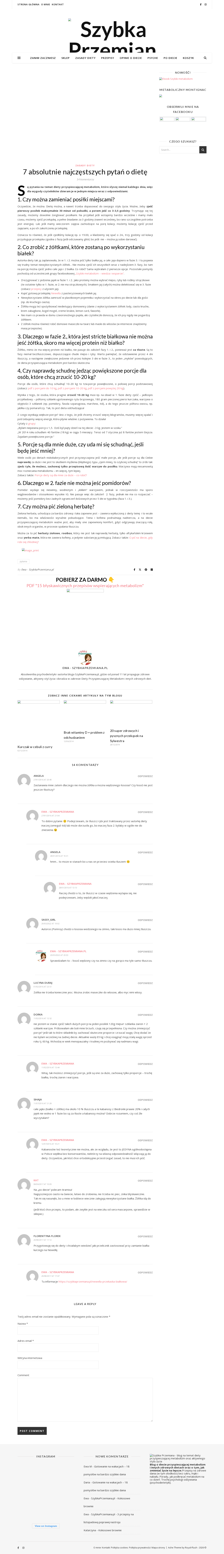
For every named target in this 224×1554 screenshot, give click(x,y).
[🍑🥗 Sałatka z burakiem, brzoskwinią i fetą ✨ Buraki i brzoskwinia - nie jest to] (65, 1471)
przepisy (36, 289)
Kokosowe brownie (110, 1530)
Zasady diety (85, 58)
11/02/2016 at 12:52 (43, 1018)
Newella (56, 293)
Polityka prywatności (140, 1547)
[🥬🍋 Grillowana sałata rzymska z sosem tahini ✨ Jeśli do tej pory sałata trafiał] (26, 1491)
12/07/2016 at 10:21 (50, 1143)
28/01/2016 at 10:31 (59, 856)
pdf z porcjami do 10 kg (42, 388)
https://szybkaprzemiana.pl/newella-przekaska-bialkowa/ (93, 1281)
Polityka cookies (119, 1547)
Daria (87, 1482)
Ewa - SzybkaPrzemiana (57, 811)
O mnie (45, 4)
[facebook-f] (201, 4)
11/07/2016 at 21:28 (43, 1103)
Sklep (65, 58)
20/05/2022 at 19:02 (50, 923)
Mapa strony (158, 1547)
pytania (23, 561)
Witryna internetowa (30, 1358)
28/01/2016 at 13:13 (68, 887)
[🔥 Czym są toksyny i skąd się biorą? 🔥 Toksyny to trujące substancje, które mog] (46, 1510)
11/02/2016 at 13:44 (50, 1067)
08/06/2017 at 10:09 (43, 1184)
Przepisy (107, 58)
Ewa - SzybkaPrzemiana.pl (37, 569)
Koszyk (188, 58)
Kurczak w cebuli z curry (35, 747)
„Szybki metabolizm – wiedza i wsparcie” (99, 273)
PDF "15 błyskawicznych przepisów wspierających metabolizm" (85, 585)
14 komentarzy (85, 179)
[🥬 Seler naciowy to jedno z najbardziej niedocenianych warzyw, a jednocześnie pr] (46, 1491)
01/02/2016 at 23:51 (43, 986)
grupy (31, 423)
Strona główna (28, 4)
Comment (23, 1375)
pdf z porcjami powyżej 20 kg (105, 388)
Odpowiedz (145, 776)
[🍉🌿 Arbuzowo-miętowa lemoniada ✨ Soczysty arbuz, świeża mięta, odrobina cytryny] (26, 1510)
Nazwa (23, 1323)
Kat (36, 1180)
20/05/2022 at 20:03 (59, 955)
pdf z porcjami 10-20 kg (72, 388)
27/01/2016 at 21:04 (50, 815)
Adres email (26, 1340)
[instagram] (205, 4)
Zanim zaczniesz (43, 58)
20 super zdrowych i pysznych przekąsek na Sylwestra (126, 736)
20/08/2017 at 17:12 (43, 1240)
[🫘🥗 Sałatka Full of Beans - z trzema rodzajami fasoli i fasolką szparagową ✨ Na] (26, 1471)
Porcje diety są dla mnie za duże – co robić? (61, 475)
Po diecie (170, 58)
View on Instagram (46, 1526)
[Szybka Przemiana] (112, 39)
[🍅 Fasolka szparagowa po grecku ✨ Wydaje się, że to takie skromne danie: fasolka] (65, 1510)
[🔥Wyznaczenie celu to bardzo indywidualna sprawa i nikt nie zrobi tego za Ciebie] (46, 1471)
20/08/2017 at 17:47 (50, 1276)
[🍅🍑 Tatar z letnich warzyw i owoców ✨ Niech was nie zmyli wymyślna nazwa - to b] (65, 1491)
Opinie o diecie (131, 58)
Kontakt (58, 4)
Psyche (153, 58)
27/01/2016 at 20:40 (43, 779)
